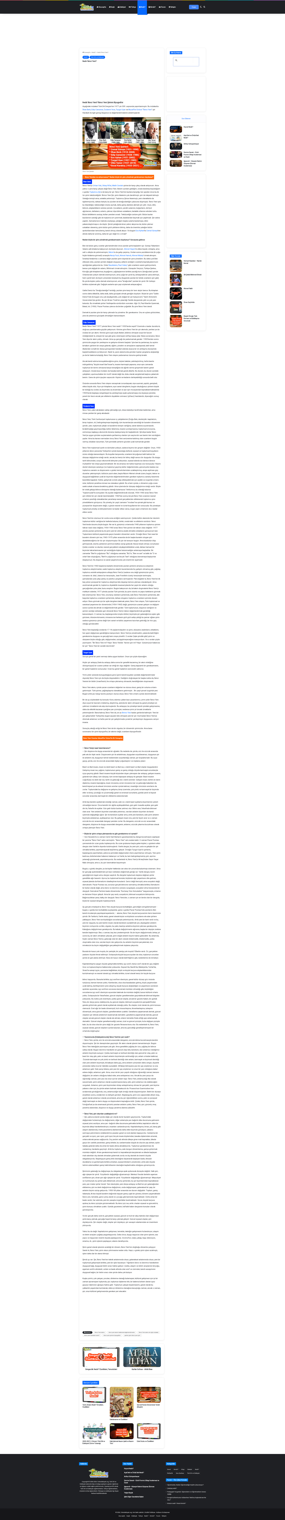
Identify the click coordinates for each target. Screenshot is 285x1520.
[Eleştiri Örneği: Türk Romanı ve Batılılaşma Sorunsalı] (176, 321)
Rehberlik (170, 1473)
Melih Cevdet (117, 185)
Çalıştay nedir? (172, 1488)
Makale (189, 1469)
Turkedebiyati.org (126, 1512)
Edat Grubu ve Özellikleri (145, 1441)
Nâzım (111, 252)
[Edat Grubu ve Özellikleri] (149, 1431)
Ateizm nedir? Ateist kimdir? (176, 1503)
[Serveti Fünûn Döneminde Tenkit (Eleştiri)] (149, 1395)
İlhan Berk (86, 109)
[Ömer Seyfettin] (176, 307)
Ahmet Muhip (137, 255)
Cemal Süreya (152, 230)
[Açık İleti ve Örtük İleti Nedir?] (176, 137)
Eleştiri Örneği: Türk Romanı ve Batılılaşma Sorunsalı (191, 318)
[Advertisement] (142, 30)
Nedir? (143, 7)
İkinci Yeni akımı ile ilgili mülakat (148, 1332)
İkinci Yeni (147, 109)
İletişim (173, 7)
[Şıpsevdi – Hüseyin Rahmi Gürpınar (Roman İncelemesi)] (176, 163)
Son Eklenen (186, 119)
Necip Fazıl (114, 255)
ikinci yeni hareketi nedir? (92, 1335)
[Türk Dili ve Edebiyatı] (87, 7)
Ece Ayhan (140, 230)
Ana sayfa (102, 7)
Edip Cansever (97, 109)
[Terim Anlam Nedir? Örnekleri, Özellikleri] (94, 1395)
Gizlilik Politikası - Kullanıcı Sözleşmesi (157, 1512)
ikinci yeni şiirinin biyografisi (112, 1335)
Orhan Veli (97, 185)
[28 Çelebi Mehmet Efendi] (176, 280)
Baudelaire (113, 265)
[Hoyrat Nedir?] (176, 129)
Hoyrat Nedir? (188, 127)
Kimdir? (153, 7)
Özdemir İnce (109, 109)
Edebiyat (122, 7)
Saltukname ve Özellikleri (118, 1419)
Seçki (112, 7)
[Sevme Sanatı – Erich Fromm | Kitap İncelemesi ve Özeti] (176, 154)
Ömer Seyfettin (189, 302)
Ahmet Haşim (129, 249)
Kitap (182, 1469)
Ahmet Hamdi (125, 255)
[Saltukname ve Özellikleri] (122, 1402)
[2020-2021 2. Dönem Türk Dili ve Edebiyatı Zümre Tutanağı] (94, 1431)
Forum (163, 7)
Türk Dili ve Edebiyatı (97, 57)
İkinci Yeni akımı (100, 1332)
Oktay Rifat (106, 185)
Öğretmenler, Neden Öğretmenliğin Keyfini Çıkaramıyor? (185, 1485)
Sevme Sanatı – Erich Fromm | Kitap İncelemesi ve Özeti (192, 154)
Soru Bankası (180, 1473)
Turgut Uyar (121, 109)
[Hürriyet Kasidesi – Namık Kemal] (176, 266)
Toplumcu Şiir (95, 192)
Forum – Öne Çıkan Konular (177, 1480)
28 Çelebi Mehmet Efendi (192, 275)
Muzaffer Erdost (135, 109)
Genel (169, 1469)
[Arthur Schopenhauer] (176, 146)
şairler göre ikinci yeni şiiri (132, 1335)
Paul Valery (122, 265)
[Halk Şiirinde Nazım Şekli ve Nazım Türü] (122, 1431)
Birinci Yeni (126, 713)
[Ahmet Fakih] (176, 293)
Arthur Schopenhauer (191, 144)
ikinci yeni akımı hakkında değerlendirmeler (122, 1332)
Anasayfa (87, 52)
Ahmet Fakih (188, 288)
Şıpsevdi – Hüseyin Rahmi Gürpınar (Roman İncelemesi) (193, 163)
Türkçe (133, 7)
